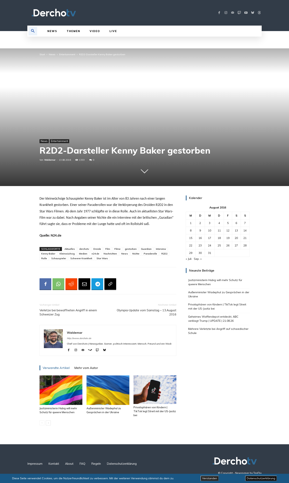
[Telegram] (97, 284)
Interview (161, 248)
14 (245, 230)
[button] (33, 31)
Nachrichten (110, 253)
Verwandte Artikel (56, 368)
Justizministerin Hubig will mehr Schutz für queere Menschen (215, 282)
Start (42, 54)
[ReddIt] (71, 284)
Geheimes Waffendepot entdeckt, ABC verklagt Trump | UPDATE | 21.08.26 (213, 319)
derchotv (84, 248)
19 (227, 238)
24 (209, 245)
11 (219, 230)
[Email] (84, 284)
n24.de (95, 253)
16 (200, 238)
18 (219, 238)
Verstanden (209, 478)
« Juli (188, 259)
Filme (117, 248)
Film (107, 248)
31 (209, 253)
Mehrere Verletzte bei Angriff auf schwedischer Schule (218, 331)
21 (245, 238)
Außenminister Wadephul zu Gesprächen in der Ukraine (218, 294)
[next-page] (48, 422)
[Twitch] (239, 12)
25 (219, 245)
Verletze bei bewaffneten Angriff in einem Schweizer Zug (68, 312)
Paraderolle (150, 253)
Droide (97, 248)
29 (190, 253)
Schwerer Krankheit (81, 258)
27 (236, 245)
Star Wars (102, 258)
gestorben (131, 248)
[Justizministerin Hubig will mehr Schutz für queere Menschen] (61, 390)
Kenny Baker (48, 253)
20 (236, 238)
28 (245, 245)
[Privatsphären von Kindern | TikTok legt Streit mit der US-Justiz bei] (154, 389)
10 (209, 230)
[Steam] (91, 350)
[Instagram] (226, 12)
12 (227, 230)
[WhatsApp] (58, 284)
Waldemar (49, 160)
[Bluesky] (252, 12)
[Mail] (232, 12)
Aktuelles (69, 248)
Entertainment (67, 54)
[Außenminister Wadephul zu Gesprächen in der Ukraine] (108, 390)
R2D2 (164, 253)
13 (236, 230)
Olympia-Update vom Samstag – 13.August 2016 (146, 312)
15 (190, 238)
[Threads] (259, 12)
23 (200, 245)
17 (209, 238)
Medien (83, 253)
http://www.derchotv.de (79, 338)
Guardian (146, 248)
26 (227, 245)
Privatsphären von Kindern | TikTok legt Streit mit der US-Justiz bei (154, 411)
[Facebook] (219, 12)
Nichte (135, 253)
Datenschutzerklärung (261, 478)
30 (200, 253)
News (52, 54)
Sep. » (198, 259)
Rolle (44, 258)
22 (190, 245)
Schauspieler (58, 258)
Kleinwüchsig (67, 253)
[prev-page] (42, 422)
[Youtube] (246, 12)
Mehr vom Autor (86, 368)
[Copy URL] (110, 284)
